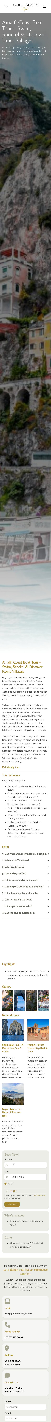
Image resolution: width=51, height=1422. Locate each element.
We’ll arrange (39, 1195)
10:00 (10, 1184)
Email (8, 1413)
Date (6, 1171)
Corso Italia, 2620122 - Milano (13, 1362)
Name (8, 1401)
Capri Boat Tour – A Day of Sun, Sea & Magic (12, 1048)
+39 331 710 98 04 (14, 1337)
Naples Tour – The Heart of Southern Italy (11, 1112)
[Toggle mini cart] (6, 6)
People (8, 1159)
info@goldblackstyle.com (18, 1313)
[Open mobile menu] (44, 7)
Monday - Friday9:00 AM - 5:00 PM (14, 1390)
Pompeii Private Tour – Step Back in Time (37, 1048)
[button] (25, 854)
